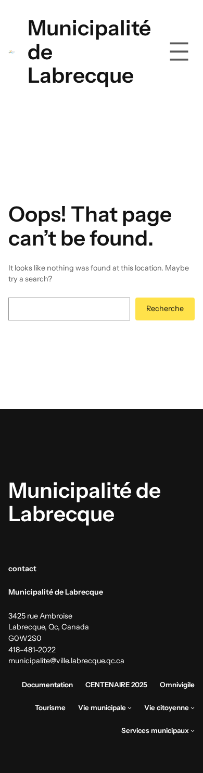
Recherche (165, 308)
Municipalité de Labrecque (84, 502)
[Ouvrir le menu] (179, 51)
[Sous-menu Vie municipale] (130, 707)
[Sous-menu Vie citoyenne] (193, 707)
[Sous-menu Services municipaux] (193, 730)
